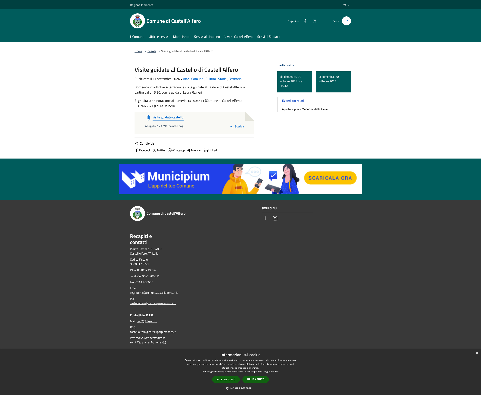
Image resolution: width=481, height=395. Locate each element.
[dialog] (240, 372)
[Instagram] (313, 20)
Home (138, 51)
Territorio (235, 78)
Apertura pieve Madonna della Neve (305, 109)
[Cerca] (346, 20)
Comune (197, 78)
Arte (186, 78)
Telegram (196, 150)
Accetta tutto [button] (225, 379)
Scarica (239, 126)
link (276, 371)
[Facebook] (303, 20)
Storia (222, 78)
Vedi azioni (285, 65)
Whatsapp (178, 150)
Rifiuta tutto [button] (256, 379)
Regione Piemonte (141, 5)
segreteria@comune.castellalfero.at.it (154, 292)
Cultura (211, 78)
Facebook (145, 150)
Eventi (151, 51)
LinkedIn (213, 150)
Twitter (161, 150)
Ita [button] (344, 5)
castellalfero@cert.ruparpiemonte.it (153, 303)
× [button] (476, 353)
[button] (240, 388)
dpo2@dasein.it (147, 321)
